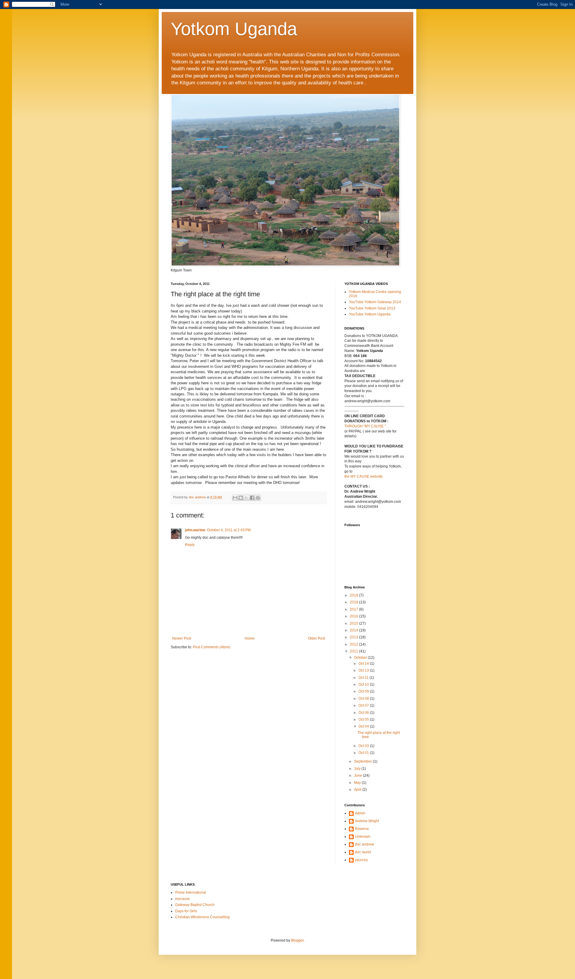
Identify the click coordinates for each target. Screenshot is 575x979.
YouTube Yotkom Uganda (370, 314)
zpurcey (361, 860)
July (357, 768)
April (358, 789)
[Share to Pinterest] (258, 498)
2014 (354, 630)
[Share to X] (246, 498)
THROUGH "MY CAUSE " (365, 426)
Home (250, 638)
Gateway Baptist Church (194, 905)
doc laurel (363, 852)
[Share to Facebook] (252, 498)
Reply (190, 545)
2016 (354, 616)
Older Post (316, 638)
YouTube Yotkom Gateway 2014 (375, 302)
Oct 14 (364, 663)
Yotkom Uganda (234, 29)
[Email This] (235, 498)
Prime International (190, 892)
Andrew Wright (367, 821)
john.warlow (195, 530)
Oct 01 (364, 753)
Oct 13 (364, 670)
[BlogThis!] (241, 498)
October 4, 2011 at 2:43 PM (229, 530)
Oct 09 (364, 691)
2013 (354, 637)
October (361, 657)
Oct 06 (364, 713)
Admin (360, 813)
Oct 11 (364, 678)
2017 (354, 609)
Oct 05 (364, 719)
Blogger (297, 940)
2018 (354, 602)
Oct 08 (364, 698)
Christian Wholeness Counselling (202, 917)
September (363, 761)
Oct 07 (364, 705)
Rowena (362, 829)
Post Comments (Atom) (211, 647)
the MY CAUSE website (363, 476)
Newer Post (181, 638)
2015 (354, 623)
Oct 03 (364, 746)
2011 (354, 651)
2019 (354, 595)
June (358, 775)
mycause (182, 899)
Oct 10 (364, 684)
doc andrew (364, 844)
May (358, 783)
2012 (354, 644)
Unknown (362, 836)
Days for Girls (186, 911)
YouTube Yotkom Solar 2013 (372, 308)
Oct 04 (364, 726)
